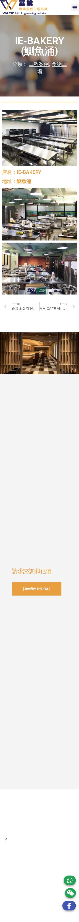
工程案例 (39, 64)
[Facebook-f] (6, 839)
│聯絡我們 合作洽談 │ (37, 588)
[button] (75, 8)
